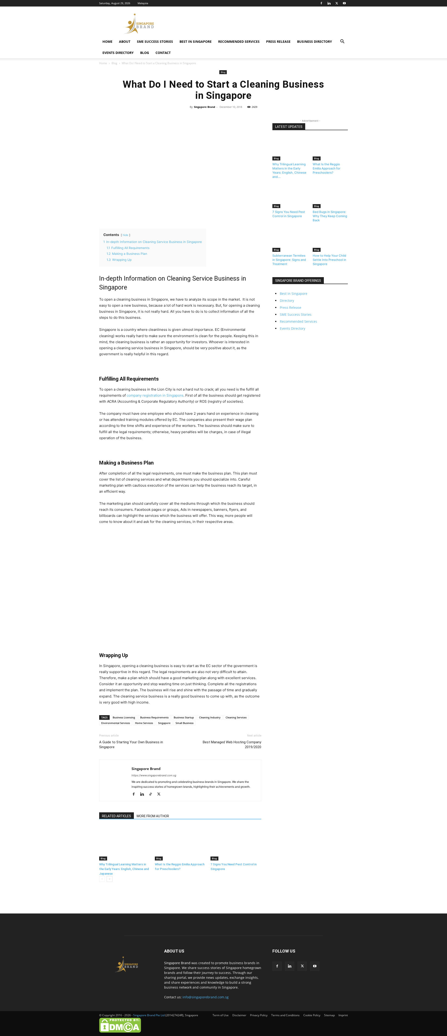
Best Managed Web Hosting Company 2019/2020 (232, 744)
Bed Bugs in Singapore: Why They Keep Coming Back (330, 216)
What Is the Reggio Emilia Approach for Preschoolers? (326, 168)
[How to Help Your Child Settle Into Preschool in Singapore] (330, 239)
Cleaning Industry (209, 717)
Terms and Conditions (285, 1015)
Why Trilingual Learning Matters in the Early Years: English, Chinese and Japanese (124, 869)
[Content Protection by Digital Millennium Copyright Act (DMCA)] (120, 1032)
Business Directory (314, 41)
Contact (163, 52)
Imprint (343, 1015)
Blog (144, 52)
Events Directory (118, 52)
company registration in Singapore (155, 395)
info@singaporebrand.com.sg (206, 997)
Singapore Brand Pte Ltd (149, 1015)
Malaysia (143, 3)
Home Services (144, 723)
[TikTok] (152, 794)
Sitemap (329, 1015)
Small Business (184, 723)
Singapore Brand (204, 107)
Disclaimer (239, 1015)
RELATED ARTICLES (116, 816)
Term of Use (221, 1015)
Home (107, 41)
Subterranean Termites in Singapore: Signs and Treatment (289, 260)
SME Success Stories (155, 41)
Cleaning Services (236, 717)
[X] (336, 3)
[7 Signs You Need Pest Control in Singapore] (235, 843)
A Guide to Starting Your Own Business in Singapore (131, 744)
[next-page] (109, 879)
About (124, 41)
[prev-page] (102, 879)
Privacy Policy (259, 1015)
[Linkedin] (328, 3)
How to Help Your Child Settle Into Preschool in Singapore (329, 260)
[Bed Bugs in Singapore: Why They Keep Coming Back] (330, 196)
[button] (342, 42)
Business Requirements (154, 717)
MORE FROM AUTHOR (153, 816)
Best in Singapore (195, 41)
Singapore (164, 723)
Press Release (278, 41)
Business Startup (184, 717)
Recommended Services (239, 41)
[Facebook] (321, 3)
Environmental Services (115, 723)
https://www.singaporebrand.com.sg (154, 775)
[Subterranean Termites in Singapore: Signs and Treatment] (290, 239)
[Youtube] (344, 3)
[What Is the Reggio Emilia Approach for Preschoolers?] (180, 843)
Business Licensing (124, 717)
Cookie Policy (311, 1015)
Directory (287, 300)
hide (125, 235)
